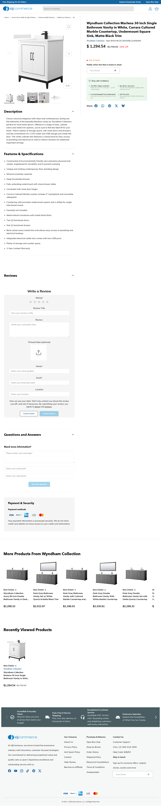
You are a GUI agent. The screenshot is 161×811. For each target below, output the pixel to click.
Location (39, 389)
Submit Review (49, 413)
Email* (39, 377)
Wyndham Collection (95, 41)
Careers (68, 757)
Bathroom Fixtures (64, 17)
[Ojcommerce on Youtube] (16, 769)
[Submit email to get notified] (115, 70)
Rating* (39, 298)
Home (7, 17)
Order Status (93, 752)
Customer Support (121, 742)
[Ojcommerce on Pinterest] (34, 769)
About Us (68, 742)
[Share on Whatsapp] (103, 106)
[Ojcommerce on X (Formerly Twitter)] (40, 769)
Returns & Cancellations (98, 762)
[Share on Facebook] (96, 106)
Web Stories (70, 762)
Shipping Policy (94, 757)
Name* (39, 366)
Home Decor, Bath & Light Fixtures (24, 17)
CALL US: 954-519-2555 (125, 747)
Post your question (39, 484)
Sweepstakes (93, 772)
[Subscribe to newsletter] (148, 774)
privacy (48, 406)
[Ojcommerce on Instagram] (22, 769)
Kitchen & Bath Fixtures (46, 17)
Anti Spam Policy (72, 752)
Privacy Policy (70, 747)
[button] (30, 301)
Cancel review (28, 413)
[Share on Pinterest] (109, 106)
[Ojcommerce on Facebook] (10, 769)
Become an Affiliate (73, 767)
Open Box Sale (93, 742)
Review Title (39, 308)
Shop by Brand (93, 747)
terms (37, 406)
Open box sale (152, 2)
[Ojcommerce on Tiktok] (28, 769)
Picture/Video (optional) (39, 342)
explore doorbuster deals (130, 2)
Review (39, 319)
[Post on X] (116, 106)
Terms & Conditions (96, 767)
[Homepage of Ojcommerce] (18, 9)
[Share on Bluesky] (123, 106)
